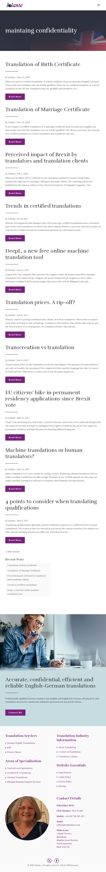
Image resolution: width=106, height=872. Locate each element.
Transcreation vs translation (39, 347)
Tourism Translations (17, 777)
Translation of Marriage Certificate (47, 109)
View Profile (77, 810)
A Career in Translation (69, 751)
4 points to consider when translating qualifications (51, 504)
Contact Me (15, 712)
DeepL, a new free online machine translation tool (47, 254)
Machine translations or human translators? (43, 453)
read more (15, 96)
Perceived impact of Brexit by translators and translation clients (46, 157)
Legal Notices (64, 772)
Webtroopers (72, 865)
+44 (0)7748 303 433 (74, 816)
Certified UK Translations (19, 772)
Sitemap (62, 786)
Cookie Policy (64, 777)
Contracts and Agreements (19, 768)
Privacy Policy (64, 781)
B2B (9, 747)
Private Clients (14, 752)
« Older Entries (12, 551)
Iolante (11, 77)
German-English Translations (21, 743)
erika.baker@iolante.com (68, 824)
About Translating (67, 747)
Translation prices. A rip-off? (40, 302)
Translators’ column (68, 756)
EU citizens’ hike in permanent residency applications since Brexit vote (47, 398)
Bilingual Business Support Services (23, 781)
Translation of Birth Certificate (42, 64)
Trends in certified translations (43, 206)
